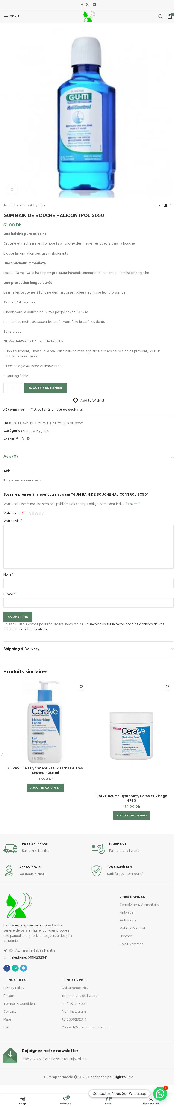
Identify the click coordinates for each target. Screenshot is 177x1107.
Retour (8, 995)
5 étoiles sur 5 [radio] (43, 513)
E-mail (9, 594)
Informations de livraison (81, 995)
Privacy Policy (13, 988)
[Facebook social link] (82, 4)
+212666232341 (74, 1019)
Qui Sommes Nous (76, 988)
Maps (7, 1019)
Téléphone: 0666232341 (28, 957)
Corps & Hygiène (33, 205)
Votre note (13, 513)
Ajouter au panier (45, 387)
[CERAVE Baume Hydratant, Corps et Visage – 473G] (132, 736)
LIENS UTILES (14, 980)
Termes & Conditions (19, 1004)
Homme (126, 936)
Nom (8, 574)
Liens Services (75, 980)
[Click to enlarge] (12, 189)
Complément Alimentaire (139, 904)
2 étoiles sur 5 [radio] (33, 513)
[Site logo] (88, 16)
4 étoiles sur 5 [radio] (40, 513)
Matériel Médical (132, 928)
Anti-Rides (128, 920)
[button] (45, 788)
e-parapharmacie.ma (31, 925)
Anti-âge (126, 912)
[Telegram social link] (94, 4)
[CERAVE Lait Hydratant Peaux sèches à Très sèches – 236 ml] (45, 722)
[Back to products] (165, 205)
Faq (6, 1027)
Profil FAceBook (74, 1004)
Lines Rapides (132, 897)
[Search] (160, 16)
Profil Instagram (74, 1011)
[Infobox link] (44, 849)
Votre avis (12, 521)
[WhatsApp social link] (88, 4)
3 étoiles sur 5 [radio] (36, 513)
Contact (9, 1011)
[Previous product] (159, 205)
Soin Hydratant (131, 944)
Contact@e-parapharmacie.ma (85, 1027)
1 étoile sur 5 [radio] (29, 513)
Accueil (9, 205)
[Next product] (171, 205)
